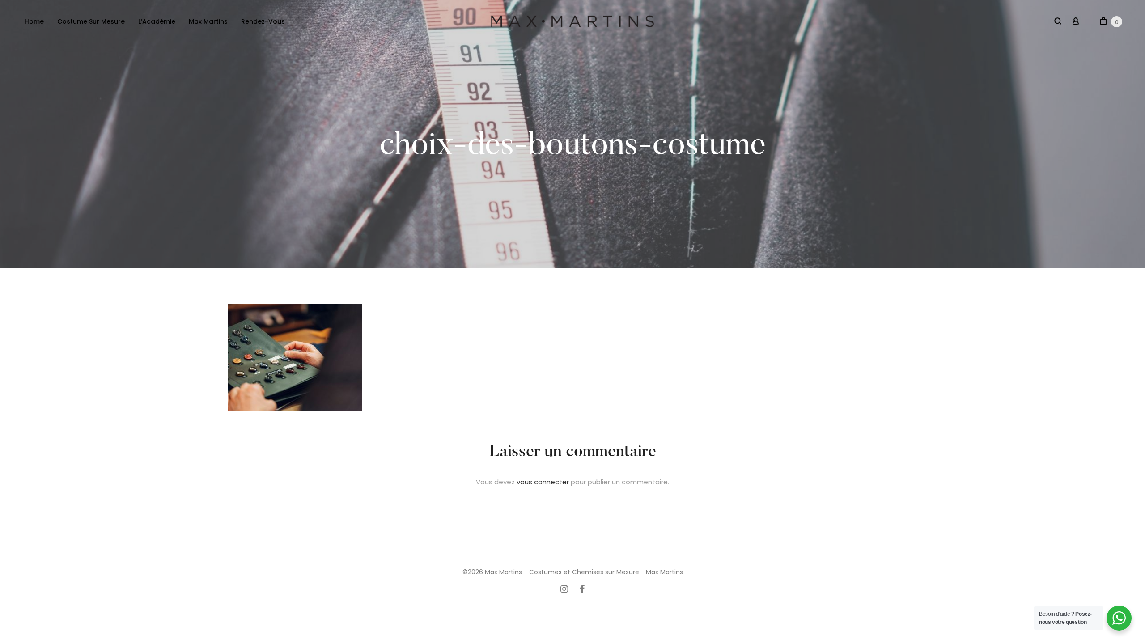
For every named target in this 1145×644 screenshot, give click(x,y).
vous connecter (543, 482)
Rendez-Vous (263, 21)
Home (34, 21)
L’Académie (156, 21)
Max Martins (208, 21)
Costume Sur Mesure (91, 21)
